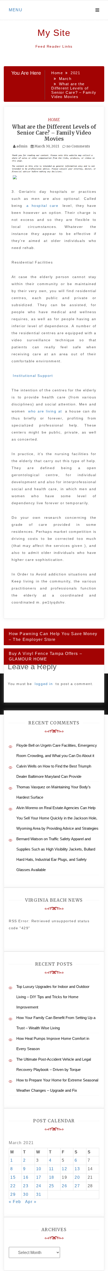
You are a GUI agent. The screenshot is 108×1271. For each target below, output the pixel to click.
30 (25, 1194)
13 (77, 1169)
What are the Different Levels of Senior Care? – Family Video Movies (54, 133)
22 (13, 1186)
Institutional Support (33, 376)
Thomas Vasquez (30, 787)
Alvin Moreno (27, 808)
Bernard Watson (29, 839)
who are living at (46, 411)
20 (77, 1177)
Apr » (31, 1202)
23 (25, 1186)
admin (21, 146)
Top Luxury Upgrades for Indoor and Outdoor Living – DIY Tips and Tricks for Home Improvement (52, 996)
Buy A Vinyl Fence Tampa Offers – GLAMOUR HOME (45, 656)
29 (13, 1194)
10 (38, 1169)
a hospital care (43, 206)
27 (77, 1186)
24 (38, 1186)
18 (51, 1177)
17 (38, 1177)
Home (54, 119)
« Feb (15, 1202)
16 (25, 1177)
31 (38, 1194)
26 (64, 1186)
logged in (44, 684)
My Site (53, 33)
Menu (15, 10)
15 (13, 1177)
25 (51, 1186)
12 (64, 1169)
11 (51, 1169)
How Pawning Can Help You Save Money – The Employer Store (53, 637)
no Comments (78, 146)
